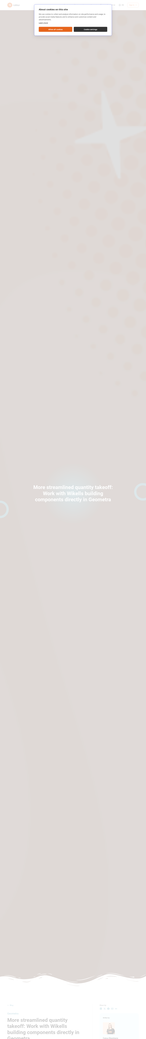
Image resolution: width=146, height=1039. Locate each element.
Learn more (43, 23)
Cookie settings (90, 29)
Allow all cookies (55, 29)
